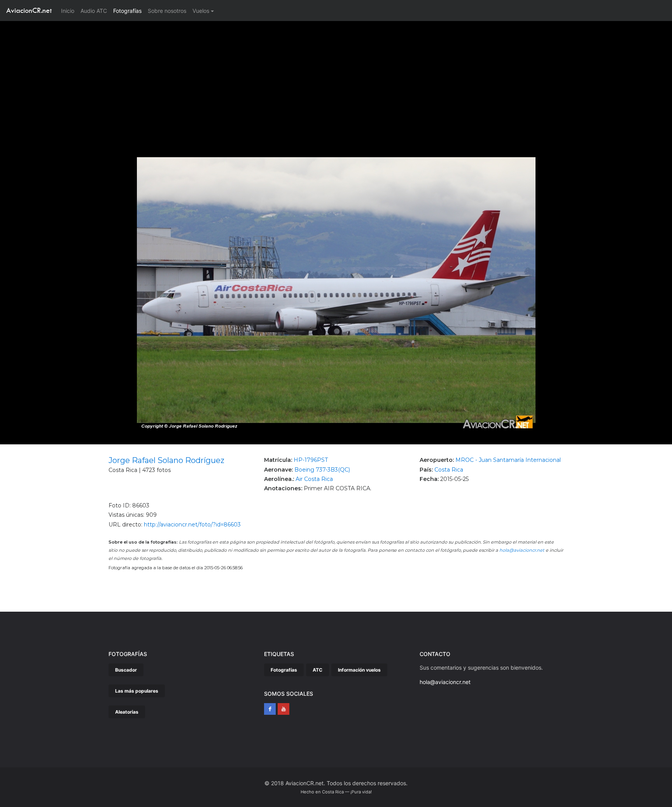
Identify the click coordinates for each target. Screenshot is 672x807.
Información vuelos (359, 670)
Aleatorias (126, 712)
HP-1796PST (311, 459)
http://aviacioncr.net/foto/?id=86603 (192, 524)
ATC (317, 670)
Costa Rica (448, 469)
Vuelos (200, 10)
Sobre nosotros (167, 10)
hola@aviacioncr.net (521, 550)
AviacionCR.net (29, 10)
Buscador (126, 670)
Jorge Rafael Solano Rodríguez (166, 460)
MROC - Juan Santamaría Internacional (508, 459)
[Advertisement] (336, 79)
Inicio (69, 10)
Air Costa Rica (314, 478)
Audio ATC (93, 10)
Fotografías (127, 10)
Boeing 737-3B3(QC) (322, 469)
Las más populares (136, 691)
